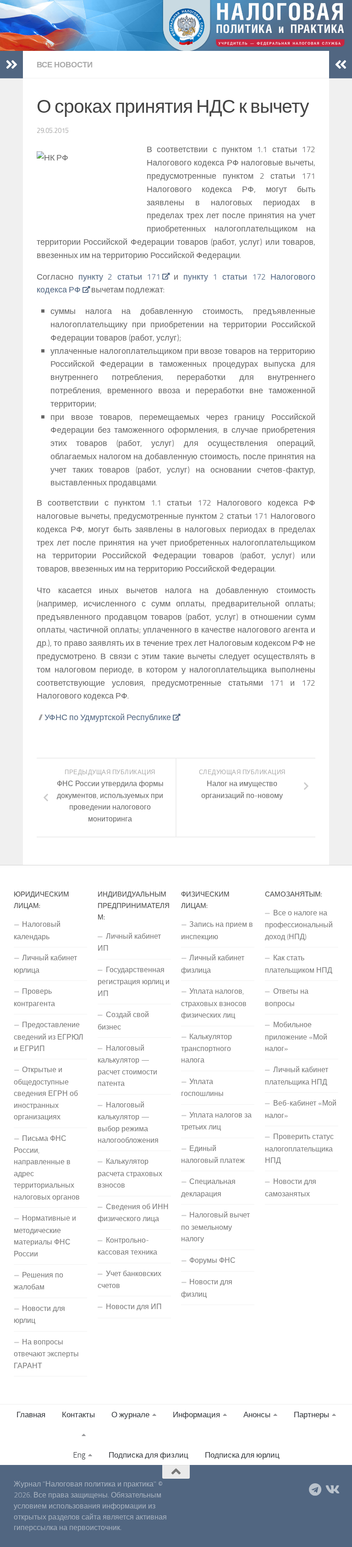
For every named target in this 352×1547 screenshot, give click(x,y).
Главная (30, 1414)
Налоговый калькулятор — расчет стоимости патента (127, 1065)
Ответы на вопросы (286, 996)
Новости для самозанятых (290, 1187)
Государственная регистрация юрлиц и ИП (134, 981)
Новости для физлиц (206, 1287)
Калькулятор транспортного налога (206, 1048)
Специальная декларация (208, 1187)
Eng (79, 1455)
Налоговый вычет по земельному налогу (215, 1226)
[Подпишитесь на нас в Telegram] (315, 1489)
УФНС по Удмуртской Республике (107, 717)
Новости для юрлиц (39, 1314)
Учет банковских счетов (129, 1279)
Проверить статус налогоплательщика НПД (299, 1148)
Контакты (78, 1414)
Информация (196, 1414)
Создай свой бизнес (123, 1020)
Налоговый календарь (37, 930)
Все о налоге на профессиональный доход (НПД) (299, 924)
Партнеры (311, 1414)
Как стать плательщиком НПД (298, 963)
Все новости (65, 65)
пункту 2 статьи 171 (119, 276)
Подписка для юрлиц (242, 1455)
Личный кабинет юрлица (45, 963)
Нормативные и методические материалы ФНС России (45, 1235)
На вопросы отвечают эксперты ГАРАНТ (46, 1353)
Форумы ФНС (212, 1260)
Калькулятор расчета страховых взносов (130, 1173)
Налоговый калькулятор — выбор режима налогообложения (128, 1122)
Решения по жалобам (38, 1280)
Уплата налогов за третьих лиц (216, 1120)
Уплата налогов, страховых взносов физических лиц (214, 1002)
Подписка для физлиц (148, 1455)
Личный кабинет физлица (212, 963)
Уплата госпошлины (202, 1087)
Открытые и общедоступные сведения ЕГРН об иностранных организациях (46, 1093)
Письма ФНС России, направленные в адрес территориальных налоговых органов (47, 1167)
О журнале (130, 1414)
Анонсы (256, 1414)
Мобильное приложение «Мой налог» (296, 1036)
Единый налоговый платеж (213, 1154)
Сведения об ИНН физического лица (133, 1212)
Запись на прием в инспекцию (217, 930)
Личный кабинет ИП (129, 941)
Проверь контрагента (34, 996)
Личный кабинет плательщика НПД (296, 1075)
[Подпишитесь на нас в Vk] (331, 1489)
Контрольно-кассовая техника (127, 1245)
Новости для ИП (134, 1306)
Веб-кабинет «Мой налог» (300, 1108)
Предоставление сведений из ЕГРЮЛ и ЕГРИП (48, 1036)
